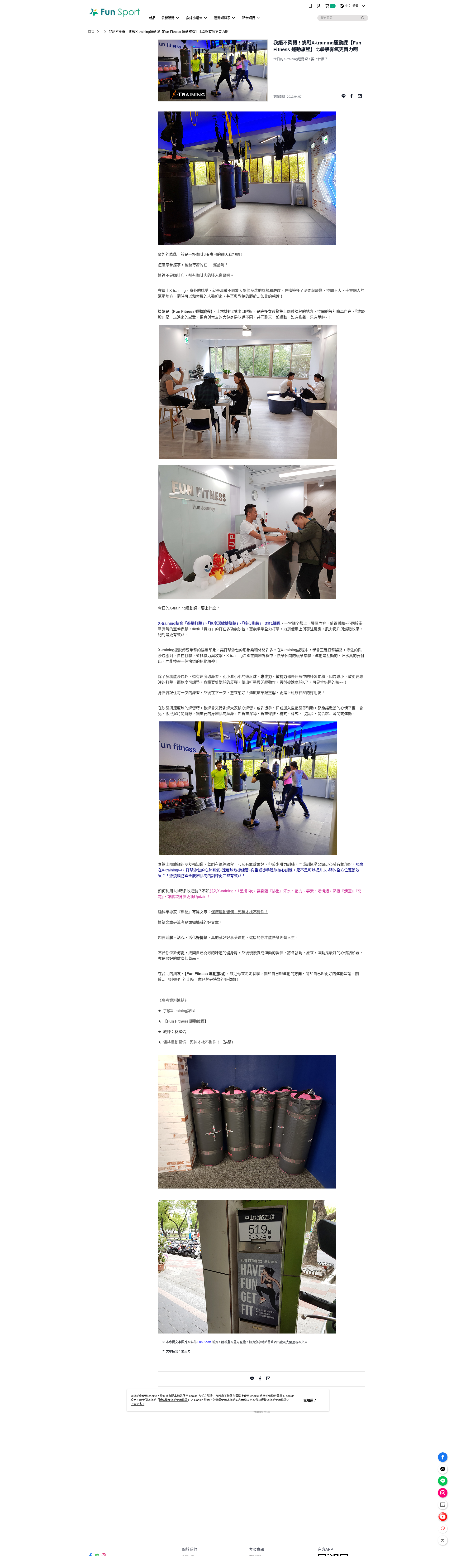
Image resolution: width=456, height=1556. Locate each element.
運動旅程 (196, 1021)
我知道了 (310, 1400)
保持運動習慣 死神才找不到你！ (239, 912)
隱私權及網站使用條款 (173, 1400)
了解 (167, 1011)
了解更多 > (137, 1404)
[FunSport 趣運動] (114, 12)
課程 (191, 1011)
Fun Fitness (178, 1021)
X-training (179, 1011)
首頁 (91, 32)
